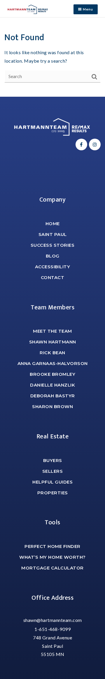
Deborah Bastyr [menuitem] (52, 395)
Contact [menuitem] (52, 277)
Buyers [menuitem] (52, 460)
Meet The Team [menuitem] (52, 331)
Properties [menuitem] (52, 492)
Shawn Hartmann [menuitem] (52, 342)
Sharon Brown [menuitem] (52, 406)
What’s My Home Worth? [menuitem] (52, 557)
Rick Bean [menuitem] (52, 352)
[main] (52, 57)
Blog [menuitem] (53, 256)
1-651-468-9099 (52, 629)
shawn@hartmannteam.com (52, 620)
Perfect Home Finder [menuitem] (52, 546)
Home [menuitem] (53, 223)
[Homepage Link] (27, 8)
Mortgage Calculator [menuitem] (52, 568)
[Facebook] (80, 144)
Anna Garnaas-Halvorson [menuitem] (53, 363)
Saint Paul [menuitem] (52, 234)
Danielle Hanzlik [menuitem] (52, 385)
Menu (87, 9)
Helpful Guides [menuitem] (52, 482)
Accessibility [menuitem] (52, 266)
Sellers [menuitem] (52, 471)
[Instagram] (94, 144)
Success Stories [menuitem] (53, 245)
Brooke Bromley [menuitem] (52, 374)
